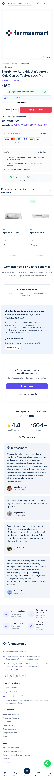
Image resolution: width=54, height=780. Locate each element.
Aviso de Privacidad (11, 748)
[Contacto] (37, 3)
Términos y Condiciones (12, 751)
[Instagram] (11, 675)
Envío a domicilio (9, 729)
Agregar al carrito (36, 110)
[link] (24, 63)
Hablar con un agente (27, 394)
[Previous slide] (44, 190)
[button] (20, 3)
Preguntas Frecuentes (12, 718)
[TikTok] (23, 675)
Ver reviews (11, 348)
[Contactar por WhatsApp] (47, 763)
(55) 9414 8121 (11, 692)
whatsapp (27, 332)
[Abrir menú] (49, 3)
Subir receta (27, 386)
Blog (5, 736)
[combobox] (15, 109)
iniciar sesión (18, 293)
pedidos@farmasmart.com (16, 696)
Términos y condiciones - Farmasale (17, 755)
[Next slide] (50, 190)
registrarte (31, 293)
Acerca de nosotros (11, 714)
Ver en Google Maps (13, 670)
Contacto (7, 722)
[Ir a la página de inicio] (3, 3)
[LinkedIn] (17, 675)
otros (14, 64)
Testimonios (8, 725)
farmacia (5, 64)
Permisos (6, 759)
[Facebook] (5, 675)
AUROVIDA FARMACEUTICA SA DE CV (30, 125)
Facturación (7, 762)
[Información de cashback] (45, 91)
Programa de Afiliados (12, 733)
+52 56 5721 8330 (13, 688)
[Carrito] (43, 3)
